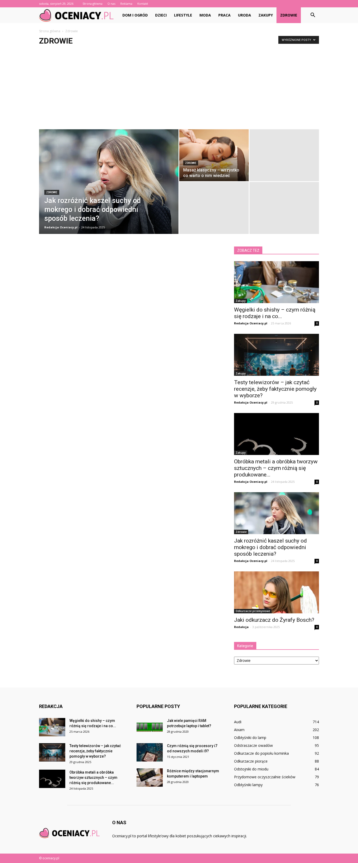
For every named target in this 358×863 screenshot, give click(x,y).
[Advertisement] (179, 90)
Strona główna (92, 4)
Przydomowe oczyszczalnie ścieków (264, 776)
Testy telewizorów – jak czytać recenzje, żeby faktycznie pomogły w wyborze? (275, 389)
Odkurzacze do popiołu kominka (261, 753)
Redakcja (241, 627)
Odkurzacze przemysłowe (253, 611)
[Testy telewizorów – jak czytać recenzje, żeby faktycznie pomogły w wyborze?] (276, 355)
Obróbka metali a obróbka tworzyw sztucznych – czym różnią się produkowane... (276, 468)
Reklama (126, 4)
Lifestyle (183, 15)
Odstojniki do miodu (251, 768)
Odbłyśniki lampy (248, 784)
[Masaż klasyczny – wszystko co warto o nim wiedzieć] (214, 155)
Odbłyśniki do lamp (250, 737)
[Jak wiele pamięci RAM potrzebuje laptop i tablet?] (150, 727)
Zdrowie (288, 15)
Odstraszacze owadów (253, 745)
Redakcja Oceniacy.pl (61, 227)
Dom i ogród (135, 15)
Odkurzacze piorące (251, 761)
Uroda (244, 15)
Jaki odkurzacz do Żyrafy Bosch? (274, 620)
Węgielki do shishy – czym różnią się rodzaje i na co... (274, 313)
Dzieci (161, 15)
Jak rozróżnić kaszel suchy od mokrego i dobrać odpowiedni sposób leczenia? (270, 547)
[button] (312, 15)
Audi (237, 721)
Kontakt (142, 4)
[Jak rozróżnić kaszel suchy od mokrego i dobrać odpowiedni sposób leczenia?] (108, 189)
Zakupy (265, 15)
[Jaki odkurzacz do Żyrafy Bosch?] (276, 592)
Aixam (239, 729)
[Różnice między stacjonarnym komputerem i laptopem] (150, 777)
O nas (111, 4)
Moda (205, 15)
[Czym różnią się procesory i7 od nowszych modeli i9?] (150, 752)
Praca (224, 15)
